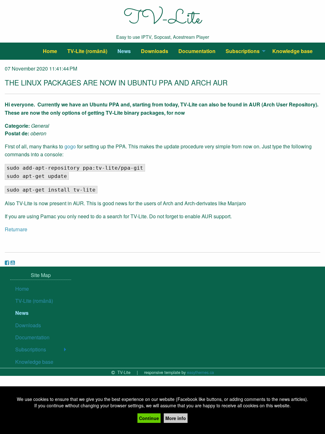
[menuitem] (50, 51)
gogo (70, 146)
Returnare (16, 229)
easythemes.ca (200, 372)
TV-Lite (162, 19)
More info (175, 418)
